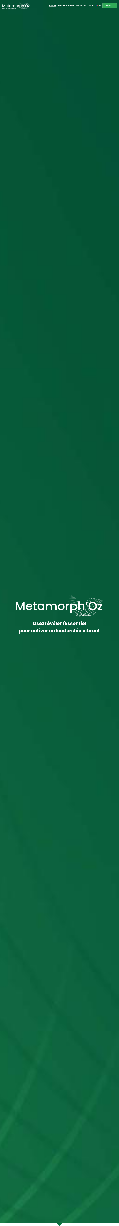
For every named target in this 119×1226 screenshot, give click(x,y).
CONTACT (109, 5)
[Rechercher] (93, 6)
